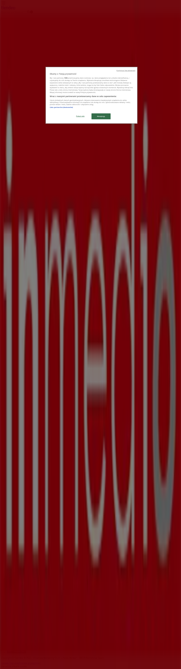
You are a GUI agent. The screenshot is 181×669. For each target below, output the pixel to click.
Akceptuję (101, 116)
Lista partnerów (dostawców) (61, 107)
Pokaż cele (80, 116)
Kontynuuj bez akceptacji (126, 70)
